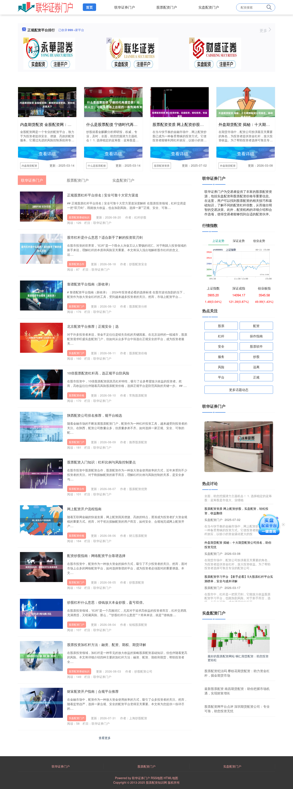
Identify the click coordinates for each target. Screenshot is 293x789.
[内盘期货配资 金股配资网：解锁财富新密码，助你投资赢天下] (47, 104)
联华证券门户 (124, 7)
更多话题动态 (238, 389)
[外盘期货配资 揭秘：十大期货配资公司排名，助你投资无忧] (245, 114)
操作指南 (256, 336)
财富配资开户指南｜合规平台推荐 (93, 691)
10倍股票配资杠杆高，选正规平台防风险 (98, 373)
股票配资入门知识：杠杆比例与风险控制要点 (101, 462)
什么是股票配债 (97, 165)
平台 (221, 377)
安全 (221, 346)
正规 (256, 377)
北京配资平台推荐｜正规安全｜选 (93, 326)
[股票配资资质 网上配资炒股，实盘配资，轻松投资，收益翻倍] (179, 114)
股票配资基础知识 (79, 217)
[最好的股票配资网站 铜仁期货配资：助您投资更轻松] (239, 638)
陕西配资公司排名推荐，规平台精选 (94, 415)
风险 (221, 367)
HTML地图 (171, 778)
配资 (256, 325)
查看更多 (105, 738)
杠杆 (221, 336)
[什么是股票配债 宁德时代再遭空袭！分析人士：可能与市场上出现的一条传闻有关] (113, 104)
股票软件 (256, 346)
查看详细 (47, 153)
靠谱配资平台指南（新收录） (89, 284)
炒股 (256, 356)
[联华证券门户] (45, 7)
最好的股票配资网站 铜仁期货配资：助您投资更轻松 (238, 658)
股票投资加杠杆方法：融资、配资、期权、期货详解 (106, 644)
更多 (264, 30)
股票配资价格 (76, 395)
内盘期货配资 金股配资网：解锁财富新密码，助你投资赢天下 (72, 124)
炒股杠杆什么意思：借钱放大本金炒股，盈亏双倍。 (106, 602)
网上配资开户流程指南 (84, 508)
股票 (221, 325)
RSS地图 (157, 778)
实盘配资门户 (208, 7)
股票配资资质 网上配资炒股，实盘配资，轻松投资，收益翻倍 (205, 124)
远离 (256, 367)
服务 (221, 356)
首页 (89, 7)
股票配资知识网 (156, 782)
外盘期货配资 (228, 165)
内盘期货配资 (29, 165)
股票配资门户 (166, 7)
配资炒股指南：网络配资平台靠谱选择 (96, 555)
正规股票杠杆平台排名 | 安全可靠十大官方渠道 (102, 195)
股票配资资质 (161, 165)
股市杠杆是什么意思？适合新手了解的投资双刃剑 (105, 237)
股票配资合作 (76, 264)
